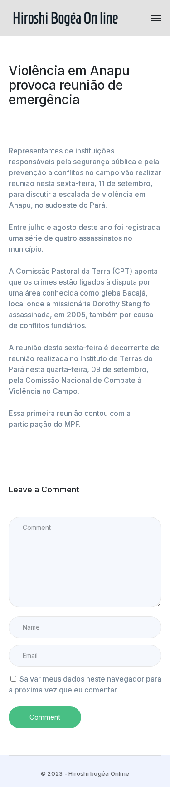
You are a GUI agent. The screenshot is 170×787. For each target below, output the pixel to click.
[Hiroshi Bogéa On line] (65, 17)
